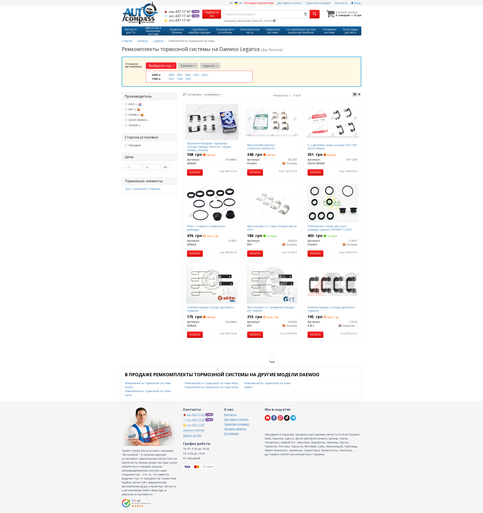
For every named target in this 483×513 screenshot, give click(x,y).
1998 (180, 79)
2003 (196, 75)
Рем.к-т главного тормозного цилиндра (206, 227)
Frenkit (134, 114)
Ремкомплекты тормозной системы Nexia (211, 387)
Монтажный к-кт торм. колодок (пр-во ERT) (272, 227)
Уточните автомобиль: (133, 65)
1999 (188, 79)
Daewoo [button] (187, 65)
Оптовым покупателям (258, 3)
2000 (171, 75)
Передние (134, 145)
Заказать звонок (194, 430)
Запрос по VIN (192, 435)
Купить (194, 172)
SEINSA (134, 125)
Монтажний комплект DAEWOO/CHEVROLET (261, 146)
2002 (188, 75)
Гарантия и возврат (318, 3)
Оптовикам (231, 433)
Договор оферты (235, 429)
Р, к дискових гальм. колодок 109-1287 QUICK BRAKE (332, 146)
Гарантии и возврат (237, 424)
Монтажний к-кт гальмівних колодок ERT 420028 (271, 308)
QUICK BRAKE (138, 120)
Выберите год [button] (160, 65)
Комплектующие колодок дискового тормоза (210, 308)
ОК (165, 167)
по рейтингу (211, 94)
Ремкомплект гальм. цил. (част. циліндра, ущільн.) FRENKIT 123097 (330, 227)
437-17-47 (180, 11)
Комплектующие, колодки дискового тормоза (331, 308)
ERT (132, 109)
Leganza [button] (209, 65)
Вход (356, 3)
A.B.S (133, 104)
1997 (171, 79)
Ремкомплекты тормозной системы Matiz (211, 383)
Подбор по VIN (212, 14)
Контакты (341, 3)
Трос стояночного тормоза (142, 189)
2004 (204, 75)
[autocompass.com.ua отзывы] (136, 503)
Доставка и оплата (289, 3)
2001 (180, 75)
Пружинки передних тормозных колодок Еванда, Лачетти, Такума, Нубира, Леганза (209, 147)
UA (240, 3)
